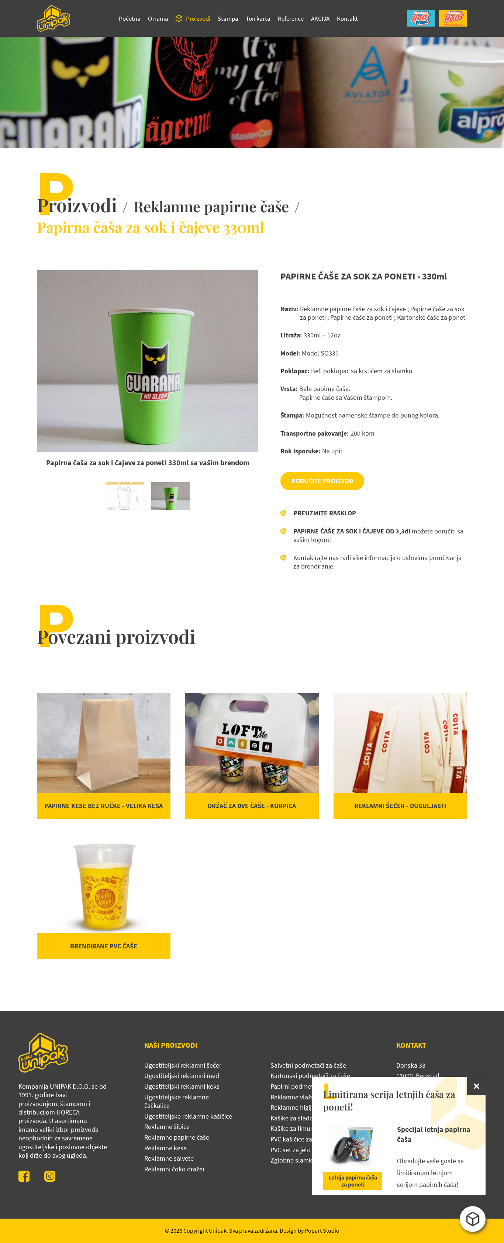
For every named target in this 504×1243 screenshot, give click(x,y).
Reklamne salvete (169, 1158)
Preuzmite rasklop (324, 513)
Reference (291, 18)
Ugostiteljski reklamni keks (182, 1086)
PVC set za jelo (290, 1150)
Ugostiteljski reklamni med (181, 1075)
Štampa (228, 18)
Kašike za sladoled (296, 1118)
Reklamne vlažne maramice (308, 1097)
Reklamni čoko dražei (174, 1169)
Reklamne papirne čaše (211, 206)
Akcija (320, 18)
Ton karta (258, 18)
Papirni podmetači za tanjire (309, 1086)
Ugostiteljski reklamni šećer (182, 1065)
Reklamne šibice (167, 1126)
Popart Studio (322, 1230)
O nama (158, 18)
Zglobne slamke (292, 1160)
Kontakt (347, 18)
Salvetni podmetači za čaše (308, 1065)
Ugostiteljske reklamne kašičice (188, 1116)
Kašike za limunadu (297, 1128)
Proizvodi (198, 18)
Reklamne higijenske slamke (310, 1107)
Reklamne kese (165, 1148)
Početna (130, 18)
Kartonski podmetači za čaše (310, 1075)
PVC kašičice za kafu (298, 1139)
